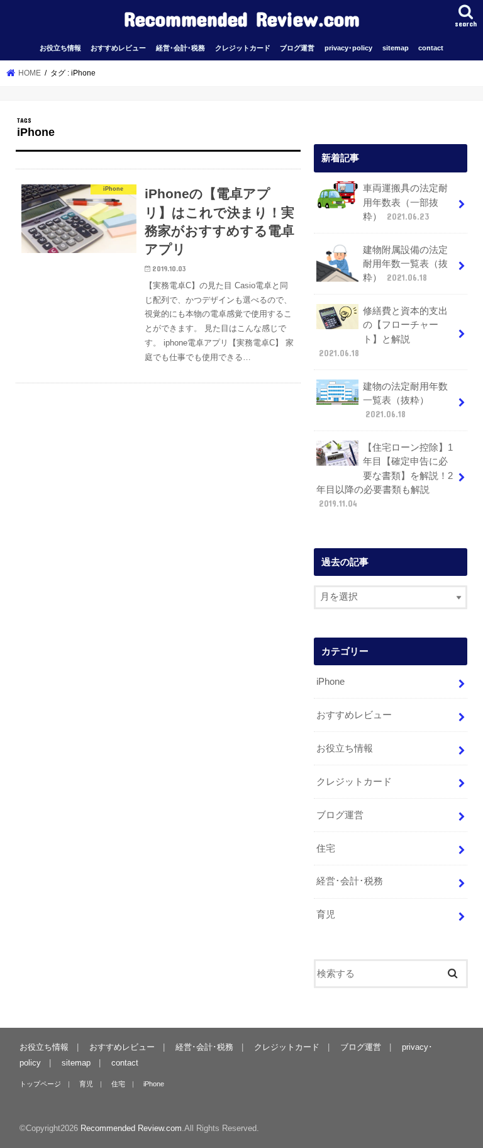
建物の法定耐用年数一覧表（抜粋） (405, 400)
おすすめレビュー (118, 48)
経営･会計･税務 (180, 48)
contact (430, 48)
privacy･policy (348, 48)
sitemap (395, 48)
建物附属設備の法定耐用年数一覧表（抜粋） (405, 264)
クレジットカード (242, 48)
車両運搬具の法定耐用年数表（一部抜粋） (405, 202)
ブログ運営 (297, 48)
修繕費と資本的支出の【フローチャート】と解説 (383, 332)
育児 (325, 914)
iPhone (330, 682)
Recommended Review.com (242, 18)
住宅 (325, 848)
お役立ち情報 (60, 48)
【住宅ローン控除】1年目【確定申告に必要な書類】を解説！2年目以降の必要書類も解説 (384, 475)
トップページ (40, 1084)
